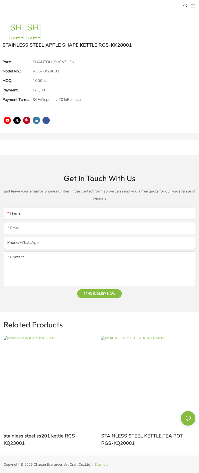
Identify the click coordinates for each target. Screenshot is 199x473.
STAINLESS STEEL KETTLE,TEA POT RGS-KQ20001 (142, 440)
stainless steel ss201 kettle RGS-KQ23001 (40, 440)
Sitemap (101, 464)
